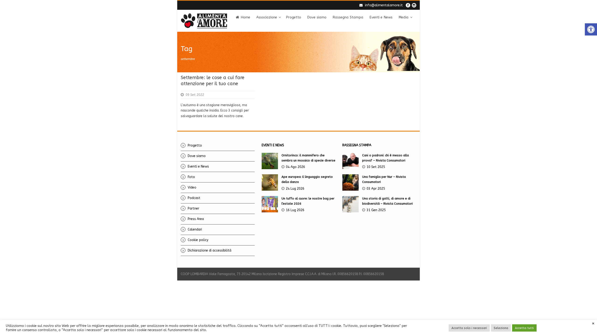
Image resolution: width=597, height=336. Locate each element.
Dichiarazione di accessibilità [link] (209, 250)
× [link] (593, 323)
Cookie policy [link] (198, 240)
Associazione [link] (266, 17)
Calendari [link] (195, 229)
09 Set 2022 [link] (195, 95)
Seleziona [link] (501, 328)
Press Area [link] (196, 219)
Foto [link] (191, 177)
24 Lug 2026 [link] (295, 189)
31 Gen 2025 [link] (376, 210)
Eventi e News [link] (380, 17)
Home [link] (245, 17)
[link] (591, 29)
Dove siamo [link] (316, 17)
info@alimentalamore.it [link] (384, 5)
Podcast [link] (194, 198)
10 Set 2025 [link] (376, 167)
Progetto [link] (293, 17)
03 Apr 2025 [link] (376, 189)
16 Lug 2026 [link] (295, 210)
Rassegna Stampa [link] (348, 17)
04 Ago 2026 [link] (295, 167)
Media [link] (404, 17)
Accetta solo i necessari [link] (469, 328)
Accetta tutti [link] (524, 328)
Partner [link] (193, 208)
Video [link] (192, 187)
